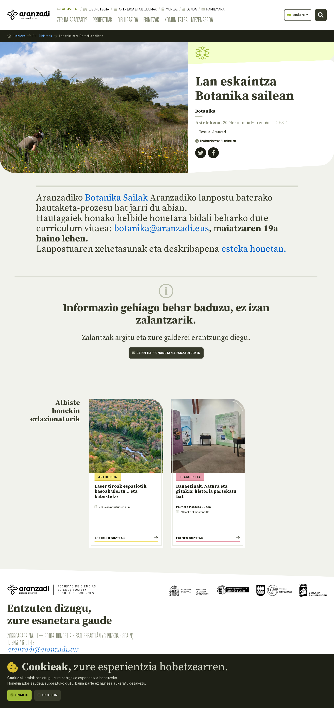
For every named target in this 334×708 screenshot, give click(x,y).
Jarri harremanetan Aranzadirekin (168, 353)
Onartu (21, 695)
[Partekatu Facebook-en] (213, 152)
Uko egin (49, 695)
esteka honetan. (252, 249)
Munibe (171, 9)
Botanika (205, 111)
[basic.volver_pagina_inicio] (28, 15)
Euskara (298, 15)
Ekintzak (151, 20)
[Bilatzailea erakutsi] (321, 15)
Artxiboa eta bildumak (137, 9)
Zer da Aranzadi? (72, 20)
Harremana (215, 9)
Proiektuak (102, 20)
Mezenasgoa (202, 20)
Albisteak (70, 9)
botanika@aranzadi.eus (161, 228)
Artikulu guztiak (110, 538)
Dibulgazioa (128, 20)
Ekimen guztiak (189, 538)
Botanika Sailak (116, 197)
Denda (191, 9)
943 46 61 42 (23, 642)
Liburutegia (98, 9)
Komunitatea (176, 20)
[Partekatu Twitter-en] (200, 152)
